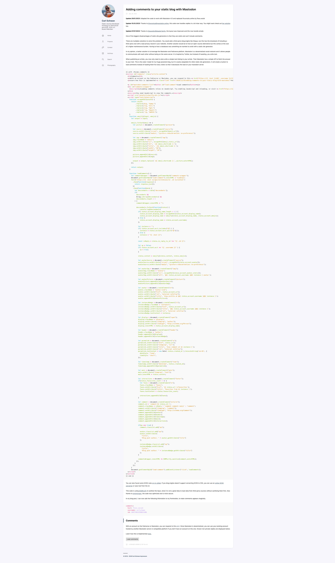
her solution (226, 23)
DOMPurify (142, 491)
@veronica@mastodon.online (158, 23)
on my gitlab (156, 483)
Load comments (132, 539)
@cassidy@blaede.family (157, 31)
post (178, 526)
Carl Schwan (108, 21)
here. (149, 534)
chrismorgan (137, 493)
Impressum (143, 556)
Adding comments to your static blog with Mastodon (161, 9)
